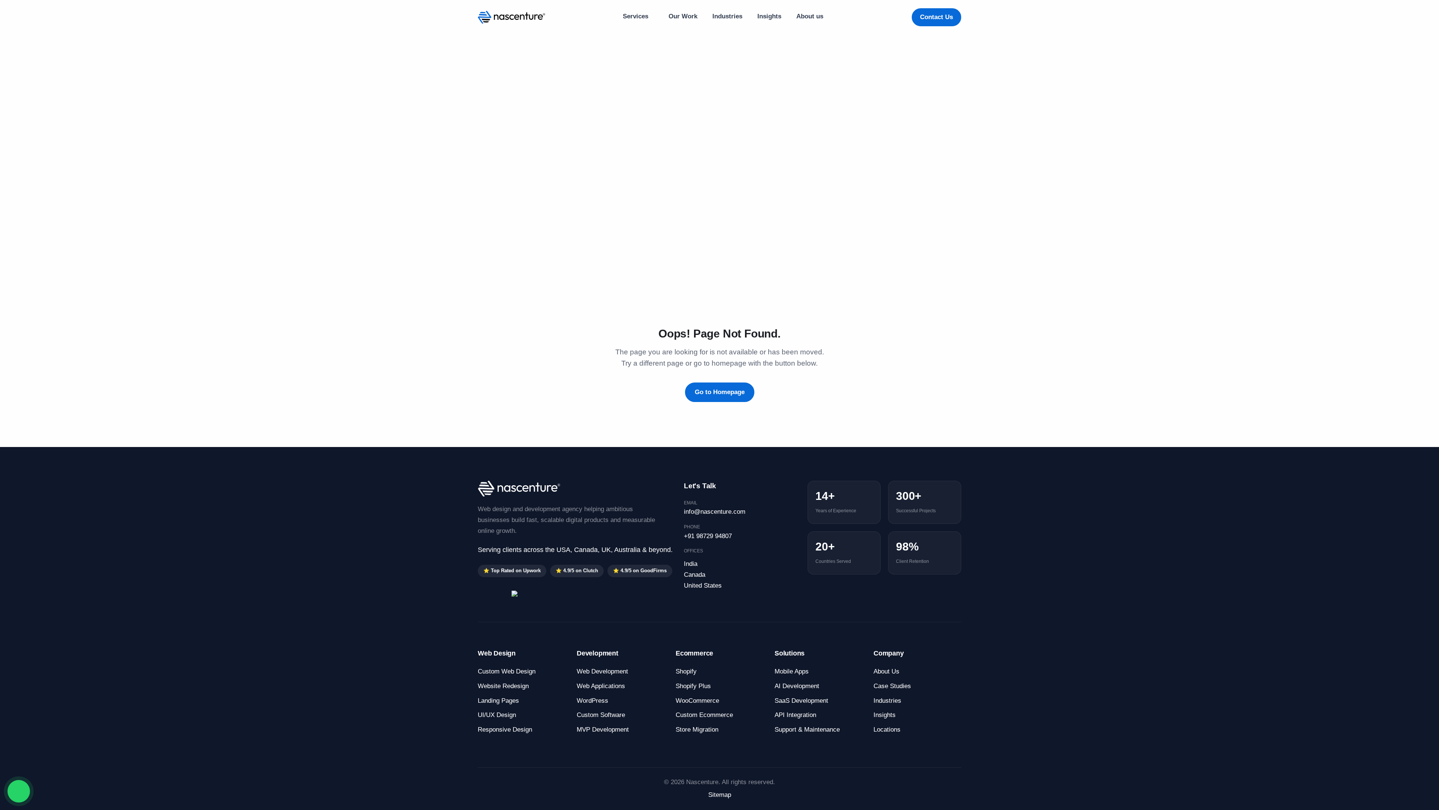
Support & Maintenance (807, 729)
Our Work (683, 16)
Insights (769, 16)
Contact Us (936, 17)
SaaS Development (801, 700)
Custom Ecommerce (704, 714)
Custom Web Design (507, 671)
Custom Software (601, 714)
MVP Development (603, 729)
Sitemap (719, 794)
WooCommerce (697, 700)
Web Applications (601, 686)
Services (636, 16)
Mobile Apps (792, 671)
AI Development (797, 686)
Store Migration (697, 729)
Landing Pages (498, 700)
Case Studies (892, 686)
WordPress (592, 700)
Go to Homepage (720, 392)
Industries (727, 16)
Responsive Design (505, 729)
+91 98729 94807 (708, 536)
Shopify (686, 671)
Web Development (602, 671)
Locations (887, 729)
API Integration (795, 714)
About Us (886, 671)
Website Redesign (503, 686)
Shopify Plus (693, 686)
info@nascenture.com (714, 511)
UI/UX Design (497, 714)
